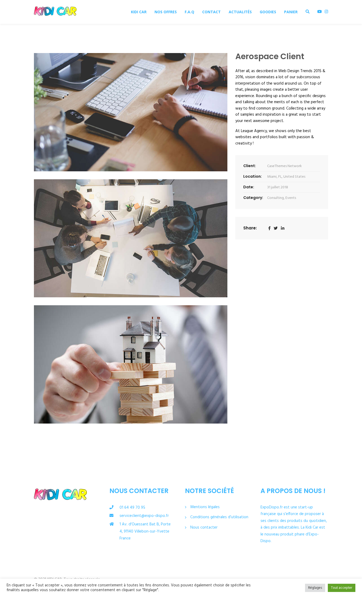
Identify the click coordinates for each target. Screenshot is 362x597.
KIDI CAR (139, 11)
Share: (250, 228)
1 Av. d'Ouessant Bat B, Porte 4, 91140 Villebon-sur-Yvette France (145, 531)
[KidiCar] (55, 12)
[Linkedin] (282, 228)
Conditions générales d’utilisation (219, 517)
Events (290, 198)
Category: (253, 197)
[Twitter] (276, 228)
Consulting (275, 198)
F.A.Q (189, 11)
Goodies (268, 11)
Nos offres (165, 11)
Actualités (240, 11)
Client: (249, 165)
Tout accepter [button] (341, 588)
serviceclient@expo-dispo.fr (144, 516)
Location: (252, 176)
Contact (211, 11)
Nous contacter (204, 528)
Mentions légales (205, 507)
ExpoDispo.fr (272, 507)
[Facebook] (269, 228)
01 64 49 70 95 (132, 507)
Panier (291, 11)
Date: (248, 187)
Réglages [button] (315, 588)
